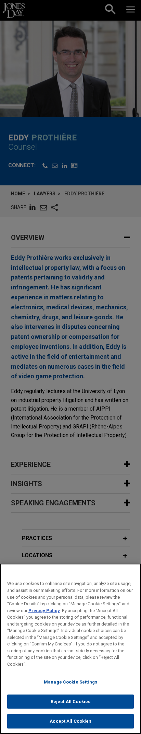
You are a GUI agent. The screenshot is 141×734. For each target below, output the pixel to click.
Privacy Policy (44, 610)
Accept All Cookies (70, 721)
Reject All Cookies (70, 701)
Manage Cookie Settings (70, 682)
